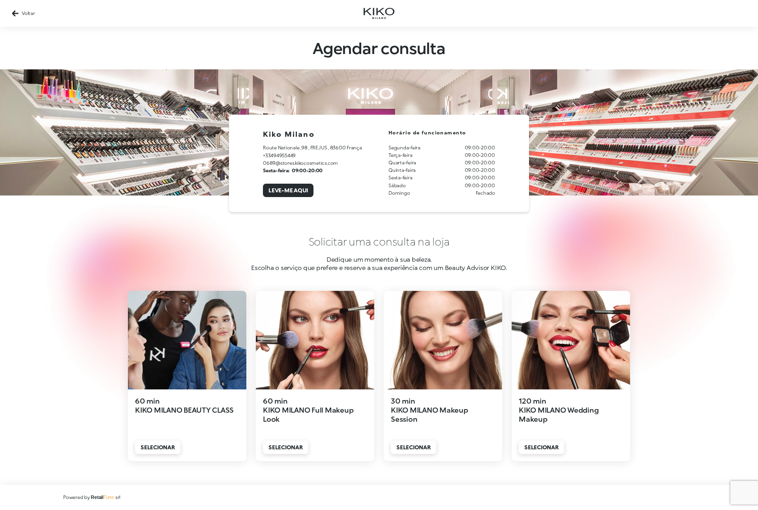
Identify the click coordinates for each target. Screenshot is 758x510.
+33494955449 (279, 155)
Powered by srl (91, 497)
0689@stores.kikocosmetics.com (300, 163)
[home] (379, 13)
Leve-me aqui (288, 190)
